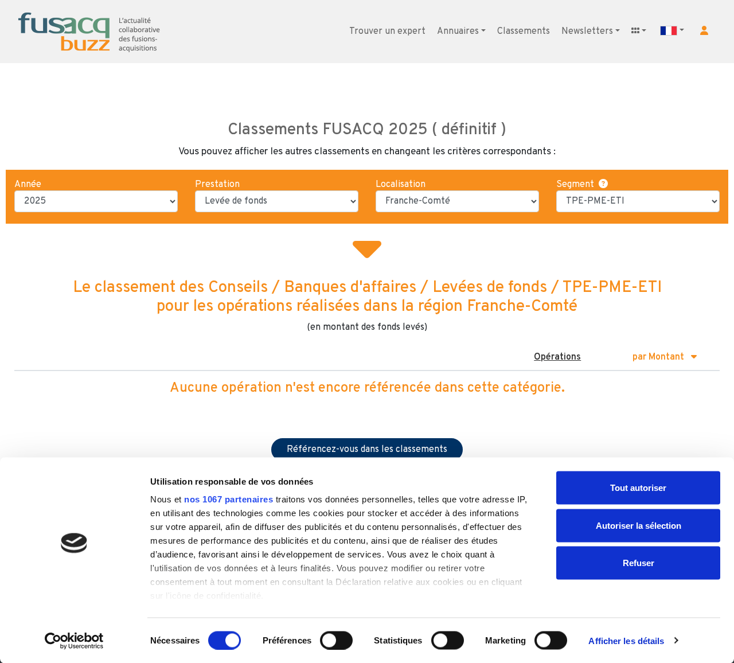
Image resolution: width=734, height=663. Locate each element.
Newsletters (587, 31)
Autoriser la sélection (638, 525)
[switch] (336, 640)
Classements (523, 31)
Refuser (638, 563)
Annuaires (458, 31)
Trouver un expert (387, 31)
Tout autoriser (638, 488)
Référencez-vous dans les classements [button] (367, 449)
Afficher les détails (626, 640)
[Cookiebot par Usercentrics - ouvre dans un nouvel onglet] (74, 640)
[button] (704, 30)
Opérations (557, 357)
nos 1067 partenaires (228, 499)
